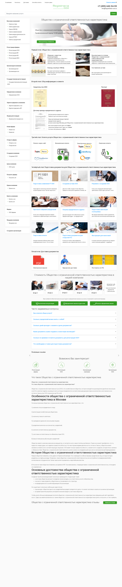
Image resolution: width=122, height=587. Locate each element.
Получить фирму (12, 174)
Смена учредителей (15, 39)
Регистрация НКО (14, 58)
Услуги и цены (48, 2)
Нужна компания (12, 185)
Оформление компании (14, 92)
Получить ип (12, 177)
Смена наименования (15, 32)
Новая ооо (12, 129)
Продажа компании (13, 220)
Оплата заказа (111, 2)
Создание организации (14, 230)
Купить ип (12, 201)
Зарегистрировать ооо (15, 105)
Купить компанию (12, 196)
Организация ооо (14, 71)
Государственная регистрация (16, 79)
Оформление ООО (14, 95)
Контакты (17, 2)
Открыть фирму (12, 140)
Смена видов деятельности (17, 34)
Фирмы (9, 209)
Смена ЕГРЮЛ (13, 37)
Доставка (26, 2)
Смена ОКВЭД (13, 29)
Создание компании (13, 153)
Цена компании (11, 164)
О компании (8, 2)
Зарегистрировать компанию (16, 102)
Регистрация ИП (13, 53)
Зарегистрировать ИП (15, 108)
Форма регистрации (13, 116)
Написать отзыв (110, 502)
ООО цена (12, 167)
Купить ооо (12, 199)
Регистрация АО (14, 55)
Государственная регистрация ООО (17, 83)
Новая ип (11, 132)
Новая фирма (11, 126)
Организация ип (13, 69)
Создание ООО (13, 156)
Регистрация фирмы (13, 47)
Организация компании (14, 65)
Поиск (113, 13)
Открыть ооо (12, 143)
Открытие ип (12, 145)
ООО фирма (12, 212)
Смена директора (14, 26)
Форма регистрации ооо (16, 119)
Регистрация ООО (14, 50)
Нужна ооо (12, 188)
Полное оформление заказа (105, 303)
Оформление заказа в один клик (75, 303)
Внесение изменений (13, 21)
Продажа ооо (13, 223)
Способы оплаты (36, 2)
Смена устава (13, 24)
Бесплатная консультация (46, 303)
